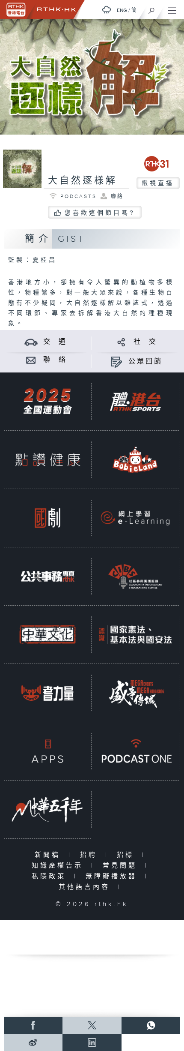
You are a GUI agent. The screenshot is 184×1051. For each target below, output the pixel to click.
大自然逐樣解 (82, 180)
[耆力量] (47, 692)
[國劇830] (47, 517)
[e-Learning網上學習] (135, 517)
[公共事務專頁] (47, 576)
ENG (122, 10)
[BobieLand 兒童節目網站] (135, 459)
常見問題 (122, 865)
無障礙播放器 (113, 876)
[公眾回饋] (116, 361)
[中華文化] (47, 634)
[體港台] (135, 401)
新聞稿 (49, 855)
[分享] (121, 341)
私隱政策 (51, 876)
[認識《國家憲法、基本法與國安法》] (135, 634)
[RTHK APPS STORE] (47, 751)
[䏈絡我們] (31, 359)
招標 (127, 855)
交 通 (55, 342)
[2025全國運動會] (47, 401)
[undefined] (107, 9)
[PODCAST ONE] (135, 751)
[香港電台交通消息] (31, 341)
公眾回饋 (145, 361)
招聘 (90, 855)
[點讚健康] (47, 459)
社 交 (145, 342)
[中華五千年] (47, 809)
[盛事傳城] (135, 692)
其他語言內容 (86, 887)
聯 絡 (55, 360)
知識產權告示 (59, 865)
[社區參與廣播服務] (135, 576)
